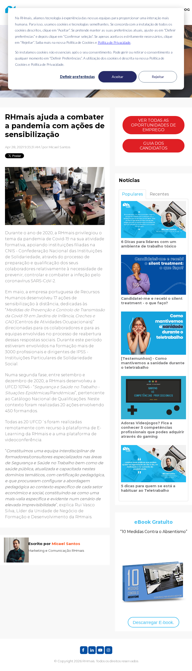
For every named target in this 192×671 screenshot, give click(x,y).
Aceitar (117, 76)
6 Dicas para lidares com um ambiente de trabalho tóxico (148, 244)
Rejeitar (158, 76)
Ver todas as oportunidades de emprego (153, 125)
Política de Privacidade (114, 42)
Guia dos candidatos (154, 145)
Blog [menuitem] (185, 10)
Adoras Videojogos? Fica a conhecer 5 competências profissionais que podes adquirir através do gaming (152, 430)
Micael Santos (59, 147)
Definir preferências (77, 76)
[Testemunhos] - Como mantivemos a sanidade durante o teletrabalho (152, 363)
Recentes (159, 194)
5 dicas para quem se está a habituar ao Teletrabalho (148, 488)
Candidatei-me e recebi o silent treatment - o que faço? (151, 300)
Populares (132, 194)
